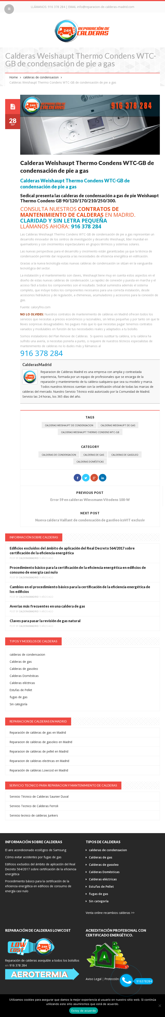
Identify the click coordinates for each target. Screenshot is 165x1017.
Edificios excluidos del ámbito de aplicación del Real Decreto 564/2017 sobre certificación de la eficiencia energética (40, 869)
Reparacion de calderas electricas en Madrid (39, 761)
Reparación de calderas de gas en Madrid (38, 732)
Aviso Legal (93, 979)
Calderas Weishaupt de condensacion (69, 425)
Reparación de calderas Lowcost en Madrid (39, 770)
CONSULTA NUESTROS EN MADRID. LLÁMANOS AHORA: (78, 217)
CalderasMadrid (37, 364)
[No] (159, 1005)
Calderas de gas (93, 454)
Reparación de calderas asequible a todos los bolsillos (42, 960)
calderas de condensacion (41, 77)
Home (13, 77)
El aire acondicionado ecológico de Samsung (35, 850)
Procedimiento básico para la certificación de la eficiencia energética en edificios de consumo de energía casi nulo (38, 886)
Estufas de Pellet (21, 690)
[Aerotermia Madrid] (42, 974)
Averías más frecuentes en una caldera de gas (47, 606)
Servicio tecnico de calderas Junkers (34, 815)
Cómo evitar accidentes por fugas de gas (33, 857)
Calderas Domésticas (90, 461)
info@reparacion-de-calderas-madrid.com (105, 7)
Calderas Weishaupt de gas (118, 425)
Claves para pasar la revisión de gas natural (45, 621)
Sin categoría (18, 704)
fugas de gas (19, 697)
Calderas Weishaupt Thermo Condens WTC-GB (90, 432)
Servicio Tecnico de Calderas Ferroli (34, 806)
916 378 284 (56, 7)
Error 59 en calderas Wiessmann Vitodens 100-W (90, 500)
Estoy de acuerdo (83, 1010)
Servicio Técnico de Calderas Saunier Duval (39, 796)
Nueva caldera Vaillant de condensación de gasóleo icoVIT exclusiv (90, 520)
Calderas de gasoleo (124, 454)
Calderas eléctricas (22, 683)
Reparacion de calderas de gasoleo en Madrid (41, 742)
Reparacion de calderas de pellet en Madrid (39, 751)
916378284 (144, 981)
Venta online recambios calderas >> (110, 913)
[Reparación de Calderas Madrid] (82, 31)
